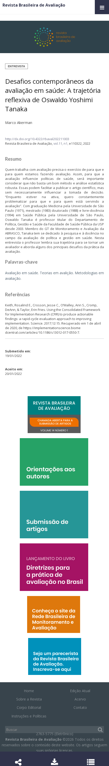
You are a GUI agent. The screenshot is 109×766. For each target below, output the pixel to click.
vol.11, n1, (61, 143)
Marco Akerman (18, 122)
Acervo (80, 699)
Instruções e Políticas (28, 716)
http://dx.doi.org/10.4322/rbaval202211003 (37, 139)
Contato (80, 707)
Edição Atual (80, 690)
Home (29, 690)
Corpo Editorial (29, 707)
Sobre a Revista (29, 699)
